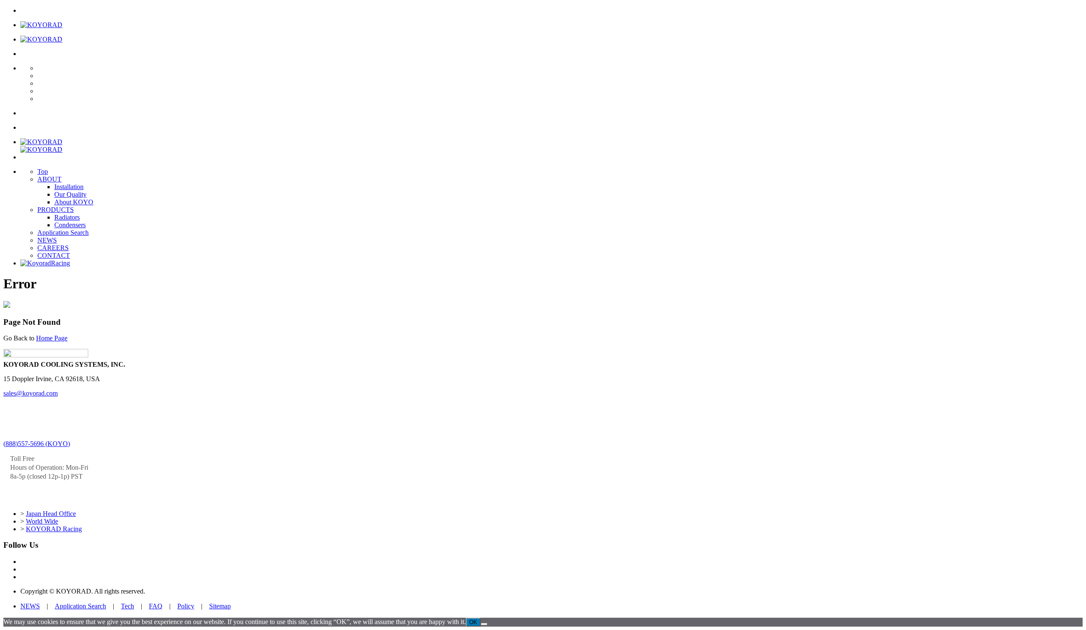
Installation (69, 186)
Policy (185, 606)
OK (473, 622)
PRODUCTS (55, 209)
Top (42, 171)
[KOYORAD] (41, 24)
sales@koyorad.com (30, 393)
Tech (127, 606)
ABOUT (49, 179)
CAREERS (53, 247)
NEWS (47, 240)
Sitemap (220, 606)
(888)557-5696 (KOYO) (36, 443)
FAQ (155, 606)
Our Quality (70, 194)
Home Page (51, 338)
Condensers (70, 225)
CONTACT (53, 255)
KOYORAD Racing (54, 528)
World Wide (42, 521)
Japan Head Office (51, 513)
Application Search (63, 232)
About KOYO (73, 202)
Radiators (67, 217)
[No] (484, 624)
